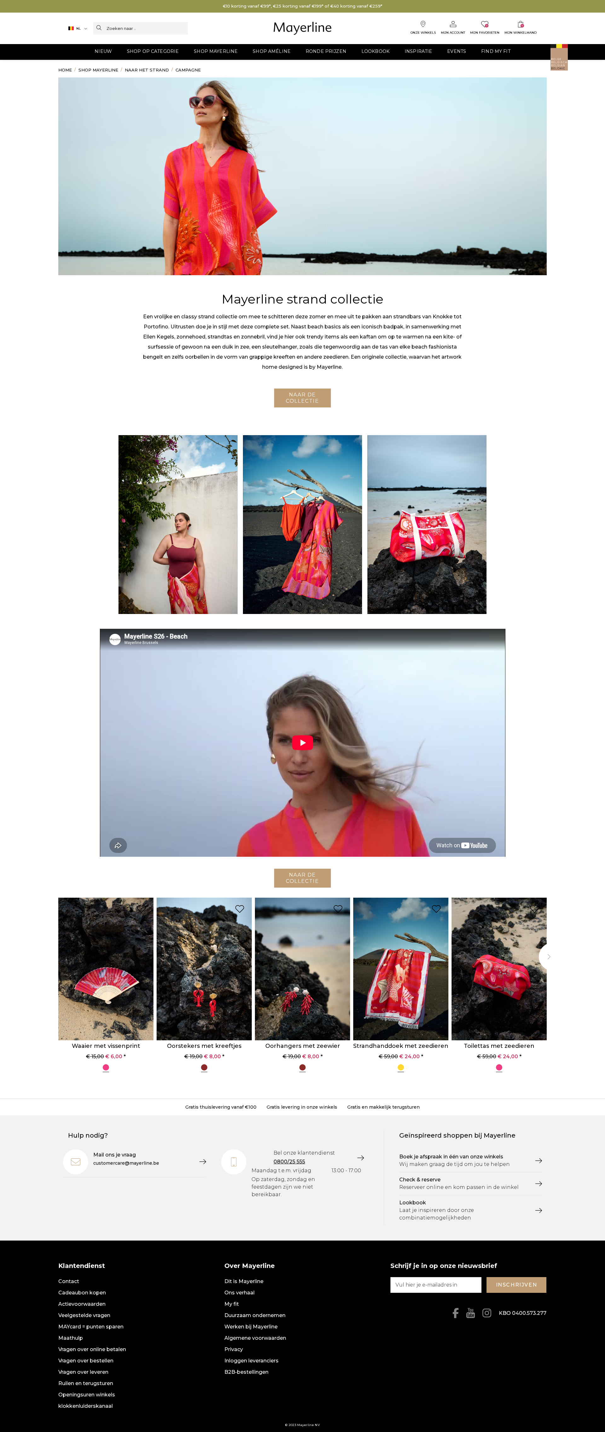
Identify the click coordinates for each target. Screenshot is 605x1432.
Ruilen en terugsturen (85, 1383)
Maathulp (70, 1338)
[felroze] (106, 1068)
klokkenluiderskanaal (85, 1406)
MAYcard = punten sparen (91, 1327)
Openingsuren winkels (86, 1395)
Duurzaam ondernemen (254, 1315)
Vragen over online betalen (92, 1349)
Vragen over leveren (83, 1372)
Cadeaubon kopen (82, 1293)
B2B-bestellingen (246, 1372)
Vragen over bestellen (85, 1361)
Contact (68, 1281)
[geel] (401, 1068)
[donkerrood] (204, 1068)
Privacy (233, 1349)
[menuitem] (103, 52)
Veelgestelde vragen (84, 1315)
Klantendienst (81, 1266)
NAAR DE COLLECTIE (302, 398)
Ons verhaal (239, 1293)
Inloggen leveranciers (251, 1361)
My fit (231, 1304)
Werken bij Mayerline (251, 1327)
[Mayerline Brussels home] (302, 28)
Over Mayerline (249, 1266)
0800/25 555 (289, 1162)
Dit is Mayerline (243, 1281)
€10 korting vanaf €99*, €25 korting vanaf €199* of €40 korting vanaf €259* (302, 6)
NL (78, 28)
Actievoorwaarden (82, 1304)
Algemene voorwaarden (255, 1338)
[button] (103, 52)
